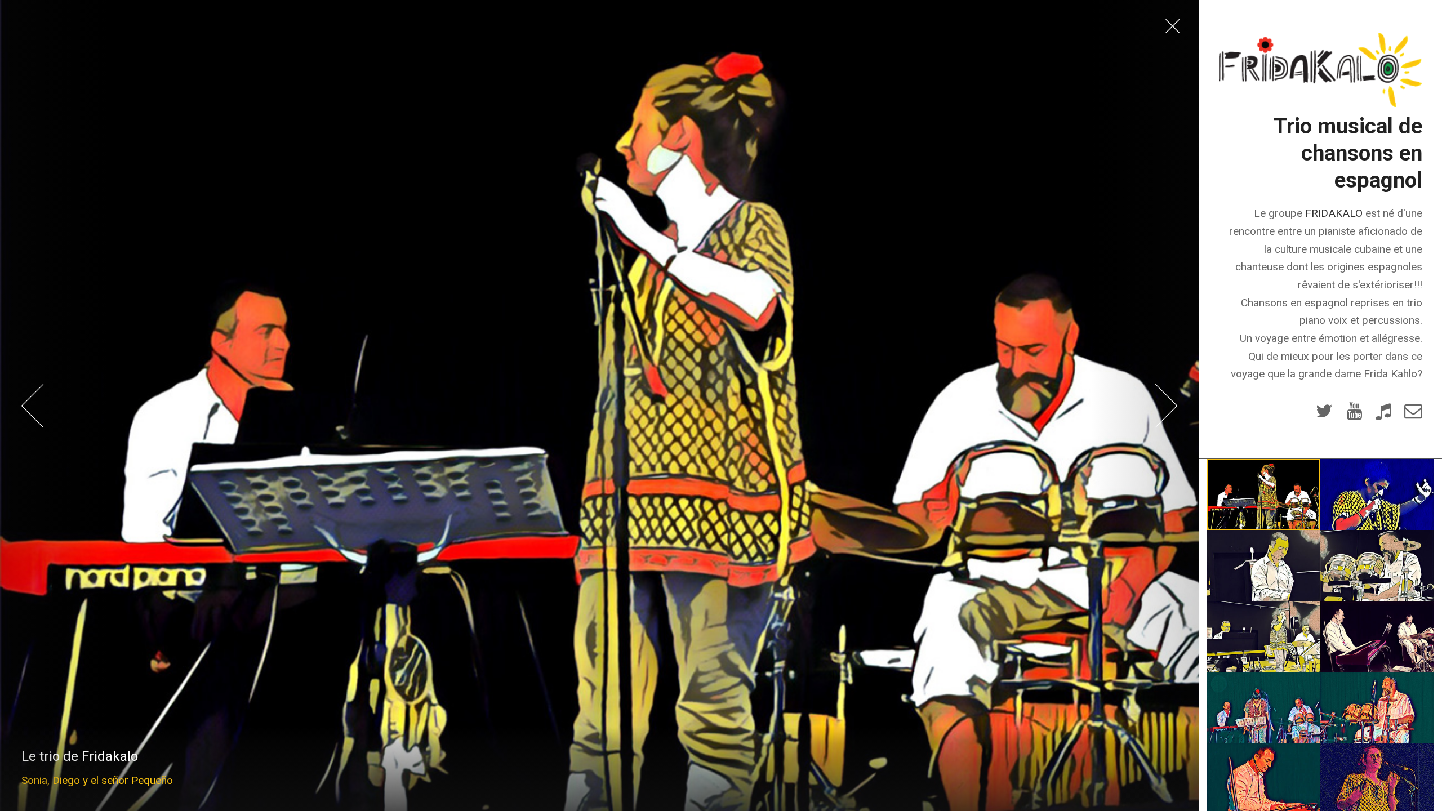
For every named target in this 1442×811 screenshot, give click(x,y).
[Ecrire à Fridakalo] (1413, 413)
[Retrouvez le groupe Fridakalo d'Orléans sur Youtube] (1353, 413)
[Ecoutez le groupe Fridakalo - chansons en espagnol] (1382, 413)
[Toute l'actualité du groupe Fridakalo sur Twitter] (1324, 413)
